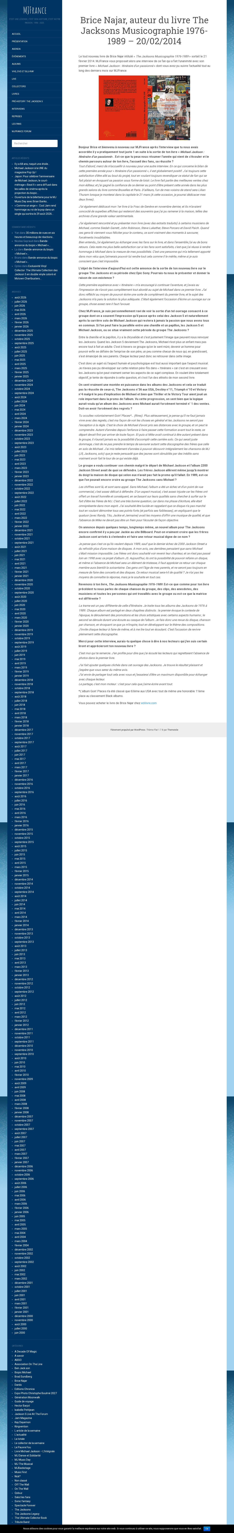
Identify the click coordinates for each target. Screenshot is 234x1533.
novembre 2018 (24, 684)
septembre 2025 (24, 343)
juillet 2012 (21, 1000)
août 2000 (20, 1324)
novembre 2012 (24, 983)
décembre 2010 (24, 1045)
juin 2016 (20, 804)
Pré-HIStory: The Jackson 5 (27, 101)
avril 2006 (20, 1199)
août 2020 (20, 596)
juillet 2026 (21, 301)
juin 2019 (20, 654)
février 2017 (22, 771)
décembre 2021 (24, 530)
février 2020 (22, 621)
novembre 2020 (24, 584)
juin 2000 (20, 1332)
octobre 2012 (22, 987)
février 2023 (22, 472)
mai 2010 (20, 1066)
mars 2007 (21, 1153)
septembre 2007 (24, 1129)
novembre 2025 (24, 334)
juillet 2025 (21, 351)
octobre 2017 (22, 738)
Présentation (19, 41)
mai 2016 (20, 808)
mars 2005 (21, 1228)
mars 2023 (21, 468)
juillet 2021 (21, 551)
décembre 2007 (24, 1116)
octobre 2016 (22, 788)
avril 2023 (20, 463)
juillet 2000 (21, 1328)
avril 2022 (20, 513)
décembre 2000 (24, 1316)
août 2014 (20, 896)
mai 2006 (20, 1195)
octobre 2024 (22, 388)
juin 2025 (20, 355)
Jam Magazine (23, 1418)
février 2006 (22, 1207)
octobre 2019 (22, 638)
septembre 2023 (24, 442)
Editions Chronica (25, 1389)
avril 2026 (20, 314)
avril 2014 (20, 912)
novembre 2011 (24, 1033)
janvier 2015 (22, 875)
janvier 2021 (22, 576)
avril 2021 (20, 563)
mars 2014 (21, 917)
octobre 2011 (22, 1037)
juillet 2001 (21, 1291)
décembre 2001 (24, 1282)
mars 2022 (21, 517)
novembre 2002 (24, 1253)
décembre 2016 (24, 779)
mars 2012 (21, 1016)
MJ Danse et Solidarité (28, 1455)
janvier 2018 (22, 725)
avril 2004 (20, 1237)
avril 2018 (20, 713)
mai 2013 (20, 958)
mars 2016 (21, 817)
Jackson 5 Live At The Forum (31, 1414)
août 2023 (20, 447)
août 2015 (20, 846)
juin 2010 (20, 1062)
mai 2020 (20, 609)
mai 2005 (20, 1220)
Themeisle (172, 730)
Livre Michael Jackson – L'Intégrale (35, 1451)
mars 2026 (21, 318)
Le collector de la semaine (29, 1443)
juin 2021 (20, 555)
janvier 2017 (22, 775)
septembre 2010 (24, 1054)
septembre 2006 (24, 1178)
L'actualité (21, 1434)
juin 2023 (20, 455)
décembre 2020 (24, 580)
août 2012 (20, 995)
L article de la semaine (27, 1430)
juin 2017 (20, 754)
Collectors (19, 86)
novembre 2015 (24, 833)
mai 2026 (20, 309)
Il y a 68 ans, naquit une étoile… (32, 163)
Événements (19, 56)
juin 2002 (20, 1270)
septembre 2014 (24, 891)
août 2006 (20, 1183)
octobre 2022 (22, 488)
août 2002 (20, 1266)
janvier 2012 (22, 1025)
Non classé (21, 1480)
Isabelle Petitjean (24, 1409)
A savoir (19, 1355)
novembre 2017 (24, 734)
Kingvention (21, 1426)
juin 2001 (20, 1295)
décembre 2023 (24, 430)
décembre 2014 (24, 879)
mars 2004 (21, 1241)
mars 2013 (21, 966)
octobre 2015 (22, 837)
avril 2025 (20, 364)
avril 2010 (20, 1070)
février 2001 (22, 1307)
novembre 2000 (24, 1320)
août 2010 (20, 1058)
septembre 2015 (24, 842)
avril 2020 (20, 613)
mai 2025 (20, 359)
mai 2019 (20, 659)
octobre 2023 (22, 438)
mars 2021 (21, 567)
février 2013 (22, 970)
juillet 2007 (21, 1137)
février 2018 (22, 721)
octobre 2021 (22, 538)
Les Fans (16, 124)
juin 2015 (20, 854)
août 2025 (20, 347)
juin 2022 (20, 505)
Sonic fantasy (23, 1501)
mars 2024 (21, 418)
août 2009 (20, 1083)
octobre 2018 (22, 688)
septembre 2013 (24, 941)
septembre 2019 (24, 642)
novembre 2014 (24, 883)
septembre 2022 (24, 492)
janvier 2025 (22, 376)
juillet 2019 (21, 650)
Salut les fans (22, 1497)
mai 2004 (20, 1232)
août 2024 (20, 397)
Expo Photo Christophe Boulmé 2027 (36, 1393)
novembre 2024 (24, 384)
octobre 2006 (22, 1174)
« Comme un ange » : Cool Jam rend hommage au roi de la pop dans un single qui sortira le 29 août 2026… (35, 209)
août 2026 (20, 297)
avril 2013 (20, 962)
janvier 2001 (22, 1311)
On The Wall (21, 1488)
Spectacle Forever (25, 1505)
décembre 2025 (24, 330)
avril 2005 (20, 1224)
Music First (21, 1472)
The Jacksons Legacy (27, 1513)
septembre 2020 (24, 592)
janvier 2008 (22, 1112)
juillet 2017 (21, 750)
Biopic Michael (23, 1372)
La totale (20, 1438)
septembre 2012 (24, 991)
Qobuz (18, 1493)
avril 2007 (20, 1149)
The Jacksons (23, 1509)
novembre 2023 (24, 434)
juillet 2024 (21, 401)
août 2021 (20, 546)
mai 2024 (20, 409)
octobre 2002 (22, 1257)
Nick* (18, 1476)
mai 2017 (20, 758)
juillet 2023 (21, 451)
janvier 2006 (22, 1212)
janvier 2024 (22, 426)
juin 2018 (20, 704)
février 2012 (22, 1020)
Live (14, 79)
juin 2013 (20, 954)
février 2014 (22, 921)
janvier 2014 (22, 925)
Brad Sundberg (23, 1376)
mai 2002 (20, 1274)
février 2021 (22, 571)
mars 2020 (21, 617)
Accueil (16, 34)
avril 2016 (20, 813)
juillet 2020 (21, 601)
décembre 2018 (24, 680)
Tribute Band (22, 1522)
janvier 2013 (22, 975)
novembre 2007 (24, 1120)
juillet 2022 (21, 501)
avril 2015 (20, 862)
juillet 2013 (21, 950)
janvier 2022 (22, 526)
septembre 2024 (24, 393)
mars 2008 (21, 1103)
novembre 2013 (24, 933)
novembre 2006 (24, 1170)
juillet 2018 (21, 700)
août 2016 (20, 796)
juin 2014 (20, 904)
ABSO (18, 1359)
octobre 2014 (22, 887)
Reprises (17, 116)
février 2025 (22, 372)
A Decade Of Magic (26, 1351)
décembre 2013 (24, 929)
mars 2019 (21, 667)
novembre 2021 (24, 534)
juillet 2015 (21, 850)
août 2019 (20, 646)
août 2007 (20, 1133)
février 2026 (22, 322)
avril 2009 (20, 1087)
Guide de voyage (24, 1401)
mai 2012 (20, 1008)
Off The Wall (22, 1484)
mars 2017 (21, 767)
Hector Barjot (22, 1405)
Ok (206, 1529)
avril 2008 (20, 1099)
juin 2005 (20, 1216)
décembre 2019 (24, 630)
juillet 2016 (21, 800)
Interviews (18, 109)
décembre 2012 (24, 979)
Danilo (18, 1384)
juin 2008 (20, 1091)
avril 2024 (20, 413)
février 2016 (22, 821)
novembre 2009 (24, 1079)
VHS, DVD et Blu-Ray (23, 71)
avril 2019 (20, 663)
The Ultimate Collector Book (31, 1517)
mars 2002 (21, 1278)
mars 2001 (21, 1303)
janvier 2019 (22, 675)
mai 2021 (20, 559)
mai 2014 (20, 908)
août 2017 (20, 746)
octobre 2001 (22, 1286)
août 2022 (20, 497)
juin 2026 (20, 305)
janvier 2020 (22, 625)
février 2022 (22, 521)
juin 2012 (20, 1004)
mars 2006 (21, 1203)
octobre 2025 (22, 339)
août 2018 (20, 696)
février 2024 (22, 422)
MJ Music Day (23, 1459)
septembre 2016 (24, 792)
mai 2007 (20, 1145)
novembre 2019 (24, 634)
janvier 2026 (22, 326)
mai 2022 (20, 509)
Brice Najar (21, 1380)
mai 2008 (20, 1095)
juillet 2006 (21, 1187)
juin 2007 (20, 1141)
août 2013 (20, 946)
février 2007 (22, 1158)
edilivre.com (149, 703)
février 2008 (22, 1108)
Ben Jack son (22, 1368)
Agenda (16, 49)
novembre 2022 (24, 484)
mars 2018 (21, 717)
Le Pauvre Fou (23, 1447)
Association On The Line (28, 1364)
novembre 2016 (24, 783)
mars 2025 (21, 368)
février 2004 (22, 1245)
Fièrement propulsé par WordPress (128, 730)
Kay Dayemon (23, 1422)
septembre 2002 (24, 1262)
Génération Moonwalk (27, 1397)
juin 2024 (20, 405)
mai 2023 (20, 459)
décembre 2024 (24, 380)
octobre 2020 (22, 588)
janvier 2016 (22, 825)
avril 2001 (20, 1299)
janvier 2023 (22, 476)
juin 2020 (20, 605)
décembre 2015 (24, 829)
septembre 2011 (24, 1041)
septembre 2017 (24, 742)
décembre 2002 (24, 1249)
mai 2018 (20, 709)
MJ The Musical (24, 1463)
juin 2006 (20, 1191)
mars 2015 (21, 867)
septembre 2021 (24, 542)
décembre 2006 (24, 1166)
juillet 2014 (21, 900)
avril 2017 (20, 763)
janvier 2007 (22, 1162)
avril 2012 (20, 1012)
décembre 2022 (24, 480)
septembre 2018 (24, 692)
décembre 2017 (24, 729)
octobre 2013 (22, 937)
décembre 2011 (24, 1029)
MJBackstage (23, 1467)
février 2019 (22, 671)
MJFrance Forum (21, 131)
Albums (16, 64)
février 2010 (22, 1074)
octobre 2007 (22, 1124)
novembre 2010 (24, 1050)
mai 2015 (20, 858)
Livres (15, 94)
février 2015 (22, 871)
